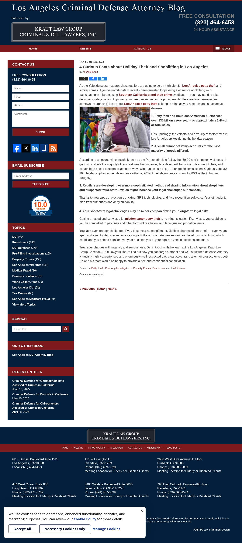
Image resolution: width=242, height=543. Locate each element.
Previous (87, 289)
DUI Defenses (24, 247)
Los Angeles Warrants (30, 264)
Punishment (158, 268)
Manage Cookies (106, 529)
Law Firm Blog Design (211, 529)
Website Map (154, 448)
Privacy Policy (96, 448)
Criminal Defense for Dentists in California (40, 394)
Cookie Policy (85, 519)
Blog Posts (173, 448)
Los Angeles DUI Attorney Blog (32, 354)
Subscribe (40, 184)
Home (33, 48)
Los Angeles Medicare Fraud (34, 298)
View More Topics (24, 304)
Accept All (22, 529)
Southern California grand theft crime (145, 94)
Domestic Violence (27, 276)
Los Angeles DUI (26, 287)
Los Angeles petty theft (198, 85)
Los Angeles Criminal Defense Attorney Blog (58, 29)
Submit (40, 132)
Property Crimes (142, 268)
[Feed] (53, 148)
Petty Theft (97, 268)
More (226, 48)
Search (65, 329)
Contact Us (142, 48)
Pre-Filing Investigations (118, 268)
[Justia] (44, 148)
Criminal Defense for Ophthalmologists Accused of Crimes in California (38, 383)
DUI (18, 236)
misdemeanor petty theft (142, 218)
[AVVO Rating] (40, 205)
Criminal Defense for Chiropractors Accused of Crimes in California (35, 405)
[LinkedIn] (35, 148)
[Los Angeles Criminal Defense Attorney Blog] (121, 7)
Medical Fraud (24, 270)
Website (85, 48)
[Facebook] (16, 148)
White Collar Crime (27, 281)
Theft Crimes (178, 268)
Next (112, 289)
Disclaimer (116, 448)
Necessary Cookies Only (64, 529)
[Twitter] (25, 148)
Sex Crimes (22, 293)
